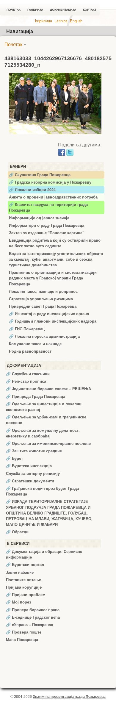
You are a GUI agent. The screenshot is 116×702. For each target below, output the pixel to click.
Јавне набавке (20, 572)
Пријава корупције (24, 587)
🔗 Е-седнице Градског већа (33, 617)
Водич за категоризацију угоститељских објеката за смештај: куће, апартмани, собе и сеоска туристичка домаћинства (56, 259)
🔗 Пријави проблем (26, 594)
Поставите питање (23, 579)
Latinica (61, 21)
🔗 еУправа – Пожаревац (29, 624)
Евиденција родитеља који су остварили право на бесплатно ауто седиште (55, 242)
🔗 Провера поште (23, 632)
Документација (63, 9)
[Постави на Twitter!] (69, 151)
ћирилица (43, 21)
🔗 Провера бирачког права (32, 609)
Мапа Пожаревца (22, 639)
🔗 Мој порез (18, 602)
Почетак (14, 9)
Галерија (35, 9)
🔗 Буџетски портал (25, 564)
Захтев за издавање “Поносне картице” (46, 232)
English (76, 21)
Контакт (89, 9)
